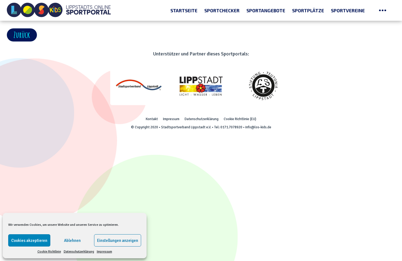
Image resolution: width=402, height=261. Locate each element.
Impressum (104, 252)
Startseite (183, 10)
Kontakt (152, 119)
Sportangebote (265, 10)
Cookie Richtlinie (49, 252)
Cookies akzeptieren (29, 240)
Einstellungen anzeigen (117, 240)
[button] (22, 34)
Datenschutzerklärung (79, 252)
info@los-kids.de (258, 127)
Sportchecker (222, 10)
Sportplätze (308, 10)
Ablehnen (72, 240)
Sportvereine (348, 10)
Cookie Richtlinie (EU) (240, 119)
